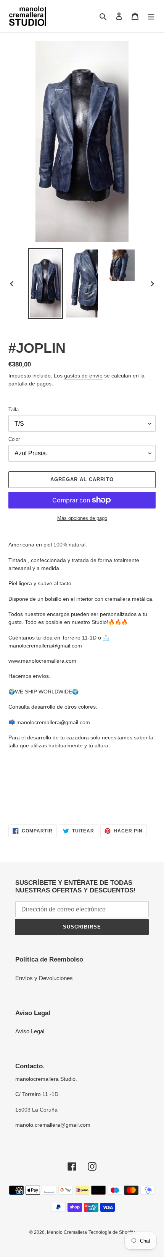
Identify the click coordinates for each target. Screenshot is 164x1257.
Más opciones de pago (82, 518)
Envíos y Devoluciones (44, 978)
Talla (13, 409)
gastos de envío (83, 376)
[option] (45, 283)
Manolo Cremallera (67, 1232)
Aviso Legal (29, 1031)
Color (14, 439)
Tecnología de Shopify (111, 1232)
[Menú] (151, 16)
